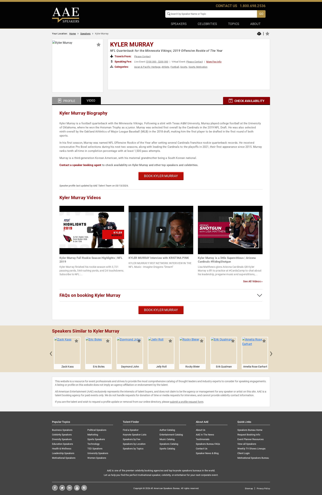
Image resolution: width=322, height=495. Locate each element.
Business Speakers (62, 430)
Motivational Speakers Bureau (253, 457)
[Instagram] (84, 489)
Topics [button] (233, 24)
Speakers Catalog (169, 444)
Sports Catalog (167, 448)
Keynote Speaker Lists (134, 434)
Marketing (92, 434)
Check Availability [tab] (249, 101)
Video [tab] (91, 100)
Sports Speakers (96, 439)
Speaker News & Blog (207, 453)
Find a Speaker (130, 430)
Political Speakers (96, 430)
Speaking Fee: (123, 61)
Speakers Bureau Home (249, 430)
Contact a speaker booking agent (80, 165)
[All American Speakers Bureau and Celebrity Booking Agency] (65, 15)
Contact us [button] (226, 6)
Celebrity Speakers (62, 434)
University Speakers (97, 453)
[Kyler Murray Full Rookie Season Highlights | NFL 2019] (91, 229)
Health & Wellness (61, 448)
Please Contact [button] (142, 56)
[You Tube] (77, 489)
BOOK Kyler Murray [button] (161, 176)
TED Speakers (94, 448)
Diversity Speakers (62, 439)
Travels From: (122, 56)
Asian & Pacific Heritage (147, 67)
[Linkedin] (69, 489)
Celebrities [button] (207, 24)
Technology (93, 444)
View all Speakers (246, 444)
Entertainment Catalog (171, 434)
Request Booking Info (248, 434)
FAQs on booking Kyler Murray (89, 295)
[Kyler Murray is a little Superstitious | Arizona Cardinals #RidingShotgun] (230, 229)
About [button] (255, 24)
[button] (51, 353)
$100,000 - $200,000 (157, 61)
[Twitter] (62, 489)
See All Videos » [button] (253, 281)
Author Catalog (167, 430)
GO (261, 14)
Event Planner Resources (250, 439)
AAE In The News (205, 434)
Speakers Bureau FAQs (208, 444)
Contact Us (201, 448)
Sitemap (249, 488)
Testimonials (202, 439)
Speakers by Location (134, 444)
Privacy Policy (263, 488)
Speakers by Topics (133, 448)
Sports (183, 67)
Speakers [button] (179, 24)
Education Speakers (62, 444)
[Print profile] (259, 34)
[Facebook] (55, 489)
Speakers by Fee (131, 439)
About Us (200, 430)
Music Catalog (167, 439)
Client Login (243, 453)
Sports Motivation (198, 67)
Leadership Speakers (63, 453)
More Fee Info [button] (213, 61)
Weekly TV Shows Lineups (251, 448)
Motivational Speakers (63, 457)
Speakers (85, 33)
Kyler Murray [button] (132, 44)
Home (72, 33)
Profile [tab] (69, 101)
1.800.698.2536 (253, 6)
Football (175, 67)
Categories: (121, 66)
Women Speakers (96, 457)
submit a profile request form (186, 401)
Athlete (165, 67)
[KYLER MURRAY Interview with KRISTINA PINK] (161, 229)
